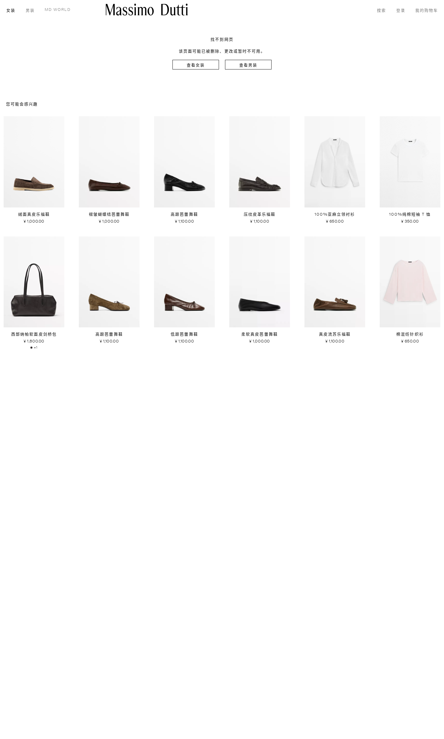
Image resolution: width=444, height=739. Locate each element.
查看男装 (248, 65)
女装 (10, 11)
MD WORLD (58, 10)
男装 (30, 11)
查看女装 (196, 65)
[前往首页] (147, 9)
